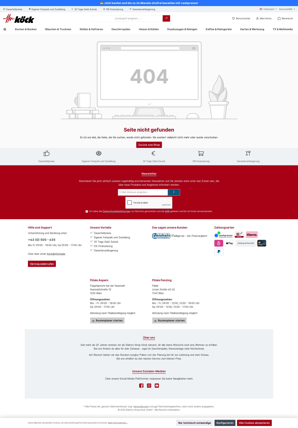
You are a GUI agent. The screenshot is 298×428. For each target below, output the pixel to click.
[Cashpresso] (223, 234)
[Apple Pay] (229, 243)
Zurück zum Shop (149, 144)
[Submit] (174, 192)
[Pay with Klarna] (252, 234)
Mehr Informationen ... (118, 423)
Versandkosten (141, 406)
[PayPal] (219, 251)
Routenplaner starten (109, 320)
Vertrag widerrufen (42, 263)
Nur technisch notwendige (194, 422)
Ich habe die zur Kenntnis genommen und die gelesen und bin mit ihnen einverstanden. (151, 211)
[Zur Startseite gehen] (18, 18)
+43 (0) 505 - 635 (41, 240)
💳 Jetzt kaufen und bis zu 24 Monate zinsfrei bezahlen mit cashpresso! (149, 3)
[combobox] (128, 18)
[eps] (218, 243)
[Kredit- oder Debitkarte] (261, 243)
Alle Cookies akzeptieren (254, 422)
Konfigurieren (225, 422)
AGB (167, 211)
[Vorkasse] (239, 234)
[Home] (6, 29)
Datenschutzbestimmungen (117, 211)
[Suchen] (166, 18)
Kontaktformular (56, 253)
